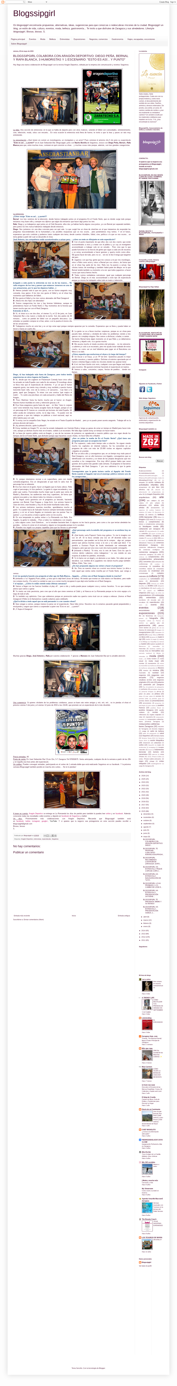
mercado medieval (145, 653)
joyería (141, 635)
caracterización (152, 531)
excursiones (144, 610)
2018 (143, 802)
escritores (142, 600)
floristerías (149, 616)
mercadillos (156, 651)
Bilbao (160, 517)
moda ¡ (141, 659)
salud (162, 733)
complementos (153, 557)
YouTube (53, 821)
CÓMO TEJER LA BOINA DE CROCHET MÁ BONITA (157, 1073)
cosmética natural (145, 569)
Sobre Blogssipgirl (19, 44)
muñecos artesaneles (148, 668)
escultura (142, 602)
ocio (152, 682)
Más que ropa (147, 1048)
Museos (161, 668)
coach (143, 540)
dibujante (161, 586)
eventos (144, 607)
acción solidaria (155, 482)
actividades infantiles (148, 485)
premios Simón (144, 701)
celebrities (144, 533)
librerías (161, 635)
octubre (146, 820)
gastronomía (144, 625)
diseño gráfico (157, 588)
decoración (154, 581)
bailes (149, 512)
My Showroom (147, 1189)
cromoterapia (143, 573)
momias (141, 663)
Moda (42, 39)
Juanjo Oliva (152, 635)
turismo (156, 752)
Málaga (145, 641)
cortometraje (143, 566)
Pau (144, 687)
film (140, 616)
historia (141, 630)
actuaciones (143, 487)
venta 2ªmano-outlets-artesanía (150, 759)
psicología (142, 705)
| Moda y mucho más (150, 1180)
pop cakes (149, 696)
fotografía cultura (145, 620)
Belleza (52, 39)
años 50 (141, 494)
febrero (146, 923)
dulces (149, 590)
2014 (143, 931)
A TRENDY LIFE (148, 998)
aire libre (155, 487)
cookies (157, 564)
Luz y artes (146, 979)
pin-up (159, 691)
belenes (151, 514)
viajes (141, 761)
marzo (146, 920)
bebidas (141, 514)
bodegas (159, 519)
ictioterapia (150, 630)
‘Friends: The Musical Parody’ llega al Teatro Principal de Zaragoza (152, 1040)
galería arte (155, 623)
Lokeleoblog (146, 1018)
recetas (155, 712)
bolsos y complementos (149, 522)
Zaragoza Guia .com (150, 1036)
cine (155, 538)
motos (162, 663)
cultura (153, 576)
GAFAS (141, 623)
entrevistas (37, 839)
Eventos (32, 39)
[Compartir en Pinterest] (55, 835)
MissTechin (146, 1152)
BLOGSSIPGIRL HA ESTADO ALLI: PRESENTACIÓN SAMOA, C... (150, 910)
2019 (143, 798)
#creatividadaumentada (147, 473)
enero (145, 926)
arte (161, 497)
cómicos (141, 557)
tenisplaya (152, 747)
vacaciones (143, 754)
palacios (161, 682)
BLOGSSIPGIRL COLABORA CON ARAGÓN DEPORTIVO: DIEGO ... (153, 842)
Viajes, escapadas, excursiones (141, 39)
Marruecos (142, 646)
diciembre (147, 814)
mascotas (142, 648)
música (156, 670)
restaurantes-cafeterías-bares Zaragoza (149, 725)
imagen (159, 630)
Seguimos (125, 65)
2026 (143, 776)
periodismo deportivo (157, 689)
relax (140, 717)
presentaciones (158, 701)
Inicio (74, 916)
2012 (143, 937)
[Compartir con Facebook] (52, 835)
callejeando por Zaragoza (149, 529)
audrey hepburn (155, 510)
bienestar (148, 517)
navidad (155, 673)
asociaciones (155, 507)
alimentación (143, 492)
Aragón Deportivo (71, 65)
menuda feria (143, 651)
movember (144, 665)
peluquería (160, 687)
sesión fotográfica (157, 740)
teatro (159, 745)
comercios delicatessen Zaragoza (151, 547)
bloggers (142, 519)
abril (145, 917)
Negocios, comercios (98, 39)
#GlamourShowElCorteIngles (148, 475)
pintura (157, 694)
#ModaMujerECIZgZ (146, 480)
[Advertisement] (165, 1312)
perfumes (144, 689)
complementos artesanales (151, 559)
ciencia (149, 538)
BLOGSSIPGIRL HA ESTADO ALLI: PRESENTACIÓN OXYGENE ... (150, 893)
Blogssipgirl (34, 13)
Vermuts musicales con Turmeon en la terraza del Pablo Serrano (158, 1207)
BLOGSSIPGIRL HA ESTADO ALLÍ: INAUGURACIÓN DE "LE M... (152, 877)
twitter (84, 816)
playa (140, 696)
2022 (143, 789)
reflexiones (142, 714)
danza (141, 581)
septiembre (147, 824)
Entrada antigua (124, 916)
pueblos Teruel (156, 708)
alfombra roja (144, 489)
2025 (143, 779)
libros (143, 637)
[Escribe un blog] (47, 835)
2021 (143, 792)
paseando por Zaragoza (154, 685)
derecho (154, 583)
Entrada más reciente (22, 916)
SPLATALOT (157, 1239)
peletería (151, 687)
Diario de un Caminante (151, 1109)
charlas (141, 538)
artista (156, 505)
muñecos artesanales (157, 665)
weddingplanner (156, 763)
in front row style (148, 1085)
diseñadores (145, 588)
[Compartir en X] (50, 835)
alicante (157, 489)
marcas (161, 641)
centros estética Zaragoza (149, 536)
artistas (141, 508)
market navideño (155, 644)
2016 (143, 808)
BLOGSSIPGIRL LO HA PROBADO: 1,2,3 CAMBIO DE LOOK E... (152, 885)
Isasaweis (158, 632)
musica (145, 670)
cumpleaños (143, 579)
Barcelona (158, 512)
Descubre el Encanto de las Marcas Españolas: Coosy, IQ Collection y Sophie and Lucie (152, 1089)
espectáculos (46, 839)
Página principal (18, 39)
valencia (154, 754)
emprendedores (145, 595)
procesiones (147, 703)
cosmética (156, 566)
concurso (158, 561)
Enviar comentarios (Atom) (34, 920)
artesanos (142, 505)
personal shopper (147, 691)
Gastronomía (117, 39)
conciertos (147, 562)
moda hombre (152, 659)
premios (158, 696)
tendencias (142, 747)
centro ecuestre (156, 533)
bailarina (141, 512)
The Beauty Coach (149, 1219)
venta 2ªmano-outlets (155, 756)
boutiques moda (150, 526)
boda (151, 519)
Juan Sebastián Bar (47, 143)
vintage (151, 761)
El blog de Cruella (149, 1097)
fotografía (153, 618)
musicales (142, 673)
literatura (152, 637)
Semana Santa (159, 736)
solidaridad (157, 743)
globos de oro (157, 627)
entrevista (159, 595)
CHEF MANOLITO (149, 1130)
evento (154, 605)
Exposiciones (79, 39)
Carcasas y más (147, 1182)
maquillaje (153, 641)
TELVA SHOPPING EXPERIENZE (158, 1223)
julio (145, 830)
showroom (146, 743)
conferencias (143, 564)
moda (152, 656)
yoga (140, 766)
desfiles (150, 586)
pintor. (149, 694)
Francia (158, 620)
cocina (150, 540)
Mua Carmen (147, 1067)
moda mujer (154, 661)
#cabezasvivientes (145, 471)
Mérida (158, 653)
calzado (141, 531)
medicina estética (155, 648)
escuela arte (155, 600)
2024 (143, 782)
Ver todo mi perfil (145, 1266)
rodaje (144, 731)
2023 (143, 785)
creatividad (155, 571)
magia (155, 639)
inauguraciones (145, 632)
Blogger (102, 1368)
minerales (142, 656)
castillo (162, 531)
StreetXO (151, 745)
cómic (159, 554)
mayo (145, 837)
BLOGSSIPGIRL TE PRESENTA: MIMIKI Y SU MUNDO (152, 902)
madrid (148, 639)
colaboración (35, 65)
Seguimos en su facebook (108, 764)
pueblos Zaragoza (146, 710)
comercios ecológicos (151, 549)
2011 (143, 940)
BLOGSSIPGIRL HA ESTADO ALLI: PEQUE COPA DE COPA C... (152, 869)
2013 (143, 934)
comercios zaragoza (148, 552)
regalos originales (155, 714)
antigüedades (156, 492)
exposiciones (147, 613)
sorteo (141, 745)
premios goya (156, 698)
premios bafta (143, 698)
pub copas (151, 705)
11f (159, 480)
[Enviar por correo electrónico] (45, 835)
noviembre (147, 817)
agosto (146, 827)
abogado (142, 482)
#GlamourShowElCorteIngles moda (150, 478)
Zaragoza (148, 766)
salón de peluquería (150, 733)
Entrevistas (65, 39)
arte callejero (151, 500)
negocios (142, 675)
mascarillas (156, 646)
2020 (143, 795)
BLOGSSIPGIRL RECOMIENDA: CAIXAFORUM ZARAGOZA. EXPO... (152, 861)
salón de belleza (157, 731)
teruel (150, 749)
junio (145, 833)
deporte (142, 583)
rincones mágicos (158, 729)
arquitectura (144, 497)
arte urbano (155, 503)
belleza (161, 514)
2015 (143, 811)
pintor (141, 694)
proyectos (158, 703)
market (143, 644)
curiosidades (155, 579)
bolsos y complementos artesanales (151, 524)
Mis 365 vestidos (148, 1162)
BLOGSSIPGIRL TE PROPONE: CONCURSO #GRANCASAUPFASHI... (153, 851)
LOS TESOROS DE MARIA (152, 1238)
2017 (143, 805)
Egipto (153, 593)
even (140, 605)
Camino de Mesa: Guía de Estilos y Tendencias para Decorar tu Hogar (150, 1101)
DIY (140, 590)
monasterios (152, 663)
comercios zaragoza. (146, 554)
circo (162, 538)
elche (160, 593)
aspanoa (142, 510)
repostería (149, 717)
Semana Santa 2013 (149, 738)
